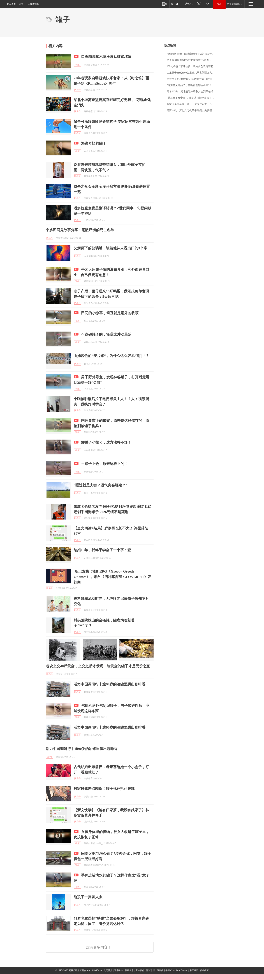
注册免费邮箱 (233, 4)
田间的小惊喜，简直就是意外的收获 (110, 313)
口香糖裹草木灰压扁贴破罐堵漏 (106, 57)
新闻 (49, 756)
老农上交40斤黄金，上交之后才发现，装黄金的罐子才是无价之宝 (98, 666)
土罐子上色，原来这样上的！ (104, 464)
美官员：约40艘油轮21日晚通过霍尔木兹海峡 (192, 79)
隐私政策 (150, 970)
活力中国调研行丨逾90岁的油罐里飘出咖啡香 (109, 684)
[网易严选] (188, 4)
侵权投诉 (204, 970)
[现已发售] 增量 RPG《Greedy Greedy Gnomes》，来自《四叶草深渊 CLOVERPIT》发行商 (112, 576)
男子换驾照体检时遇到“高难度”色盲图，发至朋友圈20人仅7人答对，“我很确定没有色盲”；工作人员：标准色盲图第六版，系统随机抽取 (192, 60)
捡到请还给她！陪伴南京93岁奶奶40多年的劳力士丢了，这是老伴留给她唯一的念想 (192, 53)
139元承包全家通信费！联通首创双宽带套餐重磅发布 (192, 66)
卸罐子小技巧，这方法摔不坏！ (106, 442)
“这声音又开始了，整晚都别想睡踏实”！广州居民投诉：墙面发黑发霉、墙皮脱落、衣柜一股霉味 (192, 85)
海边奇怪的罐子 (93, 143)
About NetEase (94, 970)
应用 (21, 4)
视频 (77, 64)
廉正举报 (193, 970)
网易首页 (11, 4)
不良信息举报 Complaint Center (172, 970)
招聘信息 (129, 970)
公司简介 (108, 970)
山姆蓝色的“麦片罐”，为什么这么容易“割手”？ (111, 356)
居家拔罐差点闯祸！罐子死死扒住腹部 (104, 789)
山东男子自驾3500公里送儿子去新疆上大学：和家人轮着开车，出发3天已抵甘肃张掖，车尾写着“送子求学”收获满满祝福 (192, 72)
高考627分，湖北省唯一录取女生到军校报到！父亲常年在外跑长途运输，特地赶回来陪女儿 (192, 91)
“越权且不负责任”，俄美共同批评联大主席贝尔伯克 (192, 98)
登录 (219, 4)
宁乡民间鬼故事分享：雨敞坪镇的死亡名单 (80, 230)
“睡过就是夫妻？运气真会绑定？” (101, 485)
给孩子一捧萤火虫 (88, 897)
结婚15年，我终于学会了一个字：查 (102, 550)
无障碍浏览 (33, 4)
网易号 (77, 89)
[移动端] (164, 4)
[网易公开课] (175, 4)
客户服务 (140, 970)
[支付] (199, 4)
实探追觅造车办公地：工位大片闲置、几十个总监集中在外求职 (192, 104)
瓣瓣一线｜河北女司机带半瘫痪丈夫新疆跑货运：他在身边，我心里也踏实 (192, 110)
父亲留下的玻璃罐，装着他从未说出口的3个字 (110, 248)
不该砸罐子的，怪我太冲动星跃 (106, 334)
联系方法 (118, 970)
